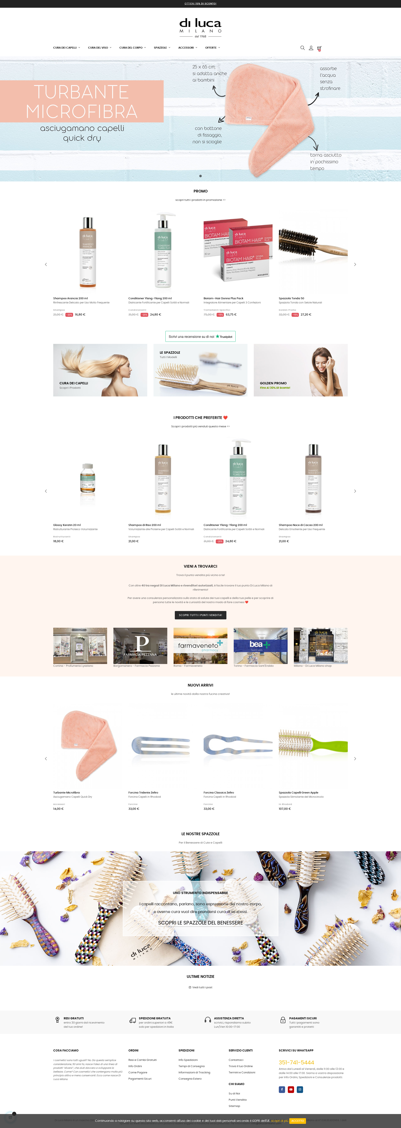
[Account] (311, 48)
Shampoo (59, 310)
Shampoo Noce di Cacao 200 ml (300, 525)
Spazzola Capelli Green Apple (298, 792)
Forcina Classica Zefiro (219, 792)
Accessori (59, 804)
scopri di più (279, 1120)
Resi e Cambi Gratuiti (142, 1060)
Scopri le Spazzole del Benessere (200, 923)
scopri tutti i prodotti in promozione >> (200, 200)
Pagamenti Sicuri (139, 1079)
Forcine (133, 804)
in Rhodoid (285, 804)
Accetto (297, 1121)
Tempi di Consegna (192, 1066)
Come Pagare (137, 1072)
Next (343, 648)
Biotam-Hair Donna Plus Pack (223, 298)
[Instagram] (300, 1089)
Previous (57, 648)
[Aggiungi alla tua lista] (114, 216)
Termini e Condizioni (242, 1072)
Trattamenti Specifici (217, 310)
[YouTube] (291, 1089)
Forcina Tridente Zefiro (143, 792)
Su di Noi (234, 1093)
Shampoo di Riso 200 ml (144, 525)
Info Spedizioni (188, 1060)
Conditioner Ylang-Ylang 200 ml (150, 298)
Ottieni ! (201, 4)
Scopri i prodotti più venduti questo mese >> (200, 426)
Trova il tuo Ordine (241, 1066)
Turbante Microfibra (66, 792)
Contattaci (236, 1060)
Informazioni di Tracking (194, 1072)
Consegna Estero (190, 1079)
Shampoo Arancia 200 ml (70, 298)
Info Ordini (135, 1066)
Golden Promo (287, 310)
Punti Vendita (238, 1100)
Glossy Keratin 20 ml (67, 525)
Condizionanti (137, 310)
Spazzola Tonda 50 (291, 298)
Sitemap (234, 1106)
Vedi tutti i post (201, 987)
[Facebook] (282, 1089)
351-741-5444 (296, 1062)
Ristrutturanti (62, 537)
